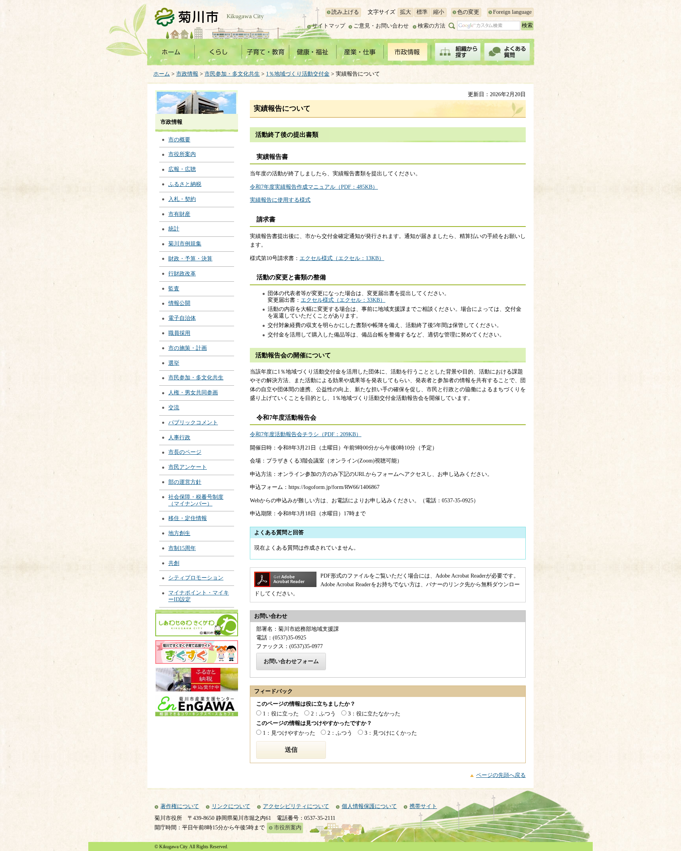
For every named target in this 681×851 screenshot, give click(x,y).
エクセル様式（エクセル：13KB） (342, 258)
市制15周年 (182, 548)
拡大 (405, 12)
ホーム (161, 74)
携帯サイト (423, 806)
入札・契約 (182, 199)
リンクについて (231, 806)
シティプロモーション (195, 578)
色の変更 (468, 12)
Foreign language (512, 12)
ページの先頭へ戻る (501, 775)
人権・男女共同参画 (193, 393)
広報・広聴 (182, 169)
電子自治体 (182, 318)
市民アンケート (187, 467)
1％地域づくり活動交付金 (297, 74)
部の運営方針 (184, 482)
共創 (173, 563)
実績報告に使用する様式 (280, 200)
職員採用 (179, 333)
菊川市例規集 (184, 244)
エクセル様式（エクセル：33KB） (343, 300)
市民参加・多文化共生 (232, 74)
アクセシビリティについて (296, 806)
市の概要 (179, 140)
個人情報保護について (369, 806)
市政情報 (187, 74)
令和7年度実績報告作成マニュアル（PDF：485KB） (314, 187)
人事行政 (179, 437)
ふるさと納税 (184, 184)
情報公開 (179, 303)
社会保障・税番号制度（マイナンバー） (195, 500)
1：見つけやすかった (289, 733)
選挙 (173, 363)
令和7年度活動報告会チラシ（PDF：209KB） (305, 434)
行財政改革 (182, 274)
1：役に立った (281, 714)
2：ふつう (323, 714)
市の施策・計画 (187, 348)
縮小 (438, 12)
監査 (173, 289)
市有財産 (179, 214)
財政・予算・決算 (190, 259)
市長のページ (184, 452)
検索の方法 (431, 26)
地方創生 (179, 533)
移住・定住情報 (187, 518)
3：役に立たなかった (374, 714)
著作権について (179, 806)
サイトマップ (328, 26)
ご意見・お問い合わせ (381, 26)
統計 (173, 229)
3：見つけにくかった (391, 733)
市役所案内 (182, 154)
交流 (173, 408)
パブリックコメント (193, 423)
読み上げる (345, 12)
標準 (422, 12)
